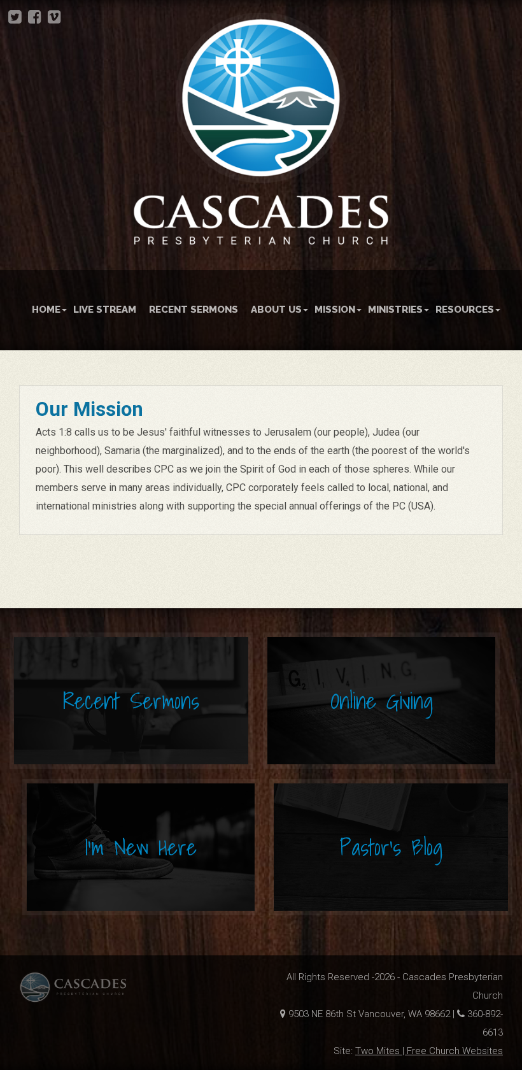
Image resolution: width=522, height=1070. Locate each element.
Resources (464, 309)
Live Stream (104, 309)
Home (46, 309)
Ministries (395, 309)
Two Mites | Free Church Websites (429, 1051)
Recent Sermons (193, 309)
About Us (276, 309)
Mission (334, 309)
